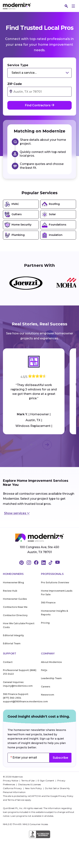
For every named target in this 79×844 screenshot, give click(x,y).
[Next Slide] (47, 444)
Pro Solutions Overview (55, 582)
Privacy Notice (11, 780)
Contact (7, 662)
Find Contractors (38, 105)
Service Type (17, 65)
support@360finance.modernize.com (25, 701)
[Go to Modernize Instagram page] (29, 562)
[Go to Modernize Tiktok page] (50, 562)
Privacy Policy (65, 796)
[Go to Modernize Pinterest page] (21, 562)
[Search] (66, 6)
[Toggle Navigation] (73, 6)
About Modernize (51, 662)
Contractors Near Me (15, 607)
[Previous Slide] (32, 444)
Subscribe (60, 757)
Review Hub (10, 590)
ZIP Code (14, 84)
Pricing (45, 622)
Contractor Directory (15, 615)
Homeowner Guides (15, 598)
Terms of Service (16, 799)
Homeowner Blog (13, 582)
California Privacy (12, 788)
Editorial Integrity (13, 635)
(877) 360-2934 (12, 697)
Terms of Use (28, 780)
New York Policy (33, 788)
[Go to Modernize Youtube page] (57, 562)
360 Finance (48, 602)
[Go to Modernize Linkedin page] (43, 562)
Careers (45, 686)
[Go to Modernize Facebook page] (36, 562)
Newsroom (47, 694)
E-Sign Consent (46, 780)
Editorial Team (11, 643)
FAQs (44, 670)
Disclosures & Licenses (29, 784)
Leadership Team (51, 678)
